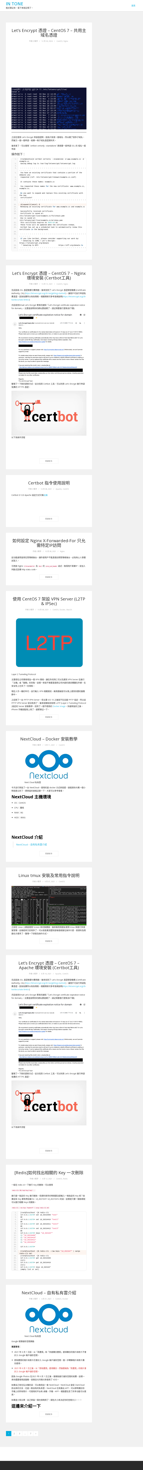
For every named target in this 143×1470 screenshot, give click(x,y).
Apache (59, 489)
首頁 (133, 5)
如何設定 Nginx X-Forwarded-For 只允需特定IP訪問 (48, 543)
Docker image (59, 706)
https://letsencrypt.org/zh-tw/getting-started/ (45, 293)
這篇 (46, 495)
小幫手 (35, 41)
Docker (62, 609)
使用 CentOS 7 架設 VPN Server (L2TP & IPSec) (49, 601)
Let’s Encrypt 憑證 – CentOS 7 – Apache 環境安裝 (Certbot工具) (48, 965)
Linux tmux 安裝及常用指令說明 (48, 875)
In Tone (14, 4)
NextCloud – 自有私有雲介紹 (31, 844)
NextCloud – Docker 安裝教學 (49, 739)
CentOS (59, 41)
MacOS (69, 609)
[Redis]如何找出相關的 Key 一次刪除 (49, 1172)
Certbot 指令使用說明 (49, 483)
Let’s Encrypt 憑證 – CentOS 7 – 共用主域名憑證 (49, 32)
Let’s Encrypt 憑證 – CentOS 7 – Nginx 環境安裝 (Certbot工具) (49, 275)
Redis (65, 1179)
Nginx (66, 41)
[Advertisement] (48, 65)
